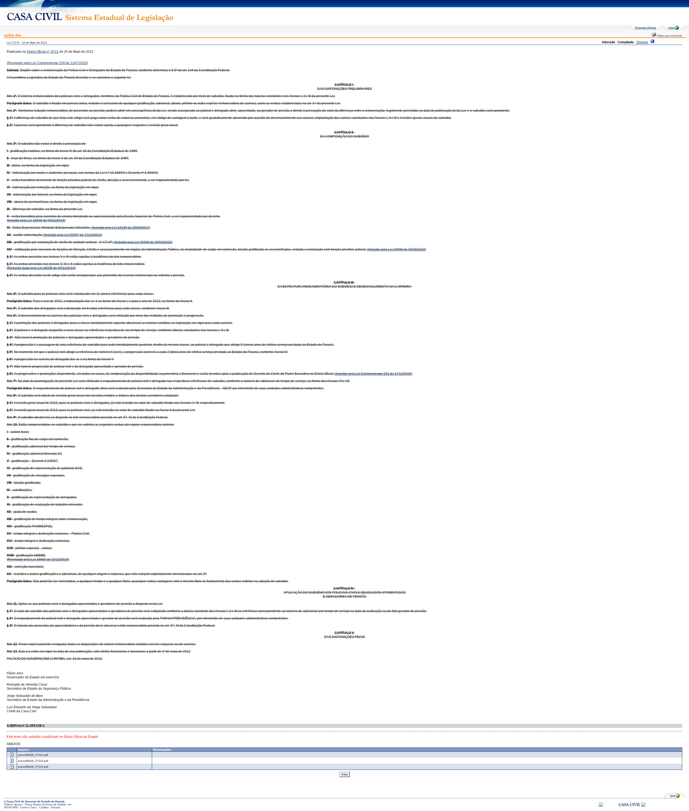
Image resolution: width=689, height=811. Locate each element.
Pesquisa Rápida (645, 27)
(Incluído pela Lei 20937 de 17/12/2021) (72, 235)
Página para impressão (669, 35)
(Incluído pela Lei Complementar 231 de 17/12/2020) (373, 374)
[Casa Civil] (629, 809)
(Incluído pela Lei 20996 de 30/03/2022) (143, 242)
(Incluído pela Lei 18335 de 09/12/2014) (36, 220)
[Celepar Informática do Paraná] (601, 805)
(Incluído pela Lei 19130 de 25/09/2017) (120, 228)
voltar (671, 27)
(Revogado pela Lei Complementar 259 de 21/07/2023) (47, 63)
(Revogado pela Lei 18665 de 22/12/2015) (38, 559)
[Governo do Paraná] (643, 805)
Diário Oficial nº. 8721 (43, 52)
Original (642, 42)
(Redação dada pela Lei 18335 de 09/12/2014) (41, 268)
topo (673, 795)
